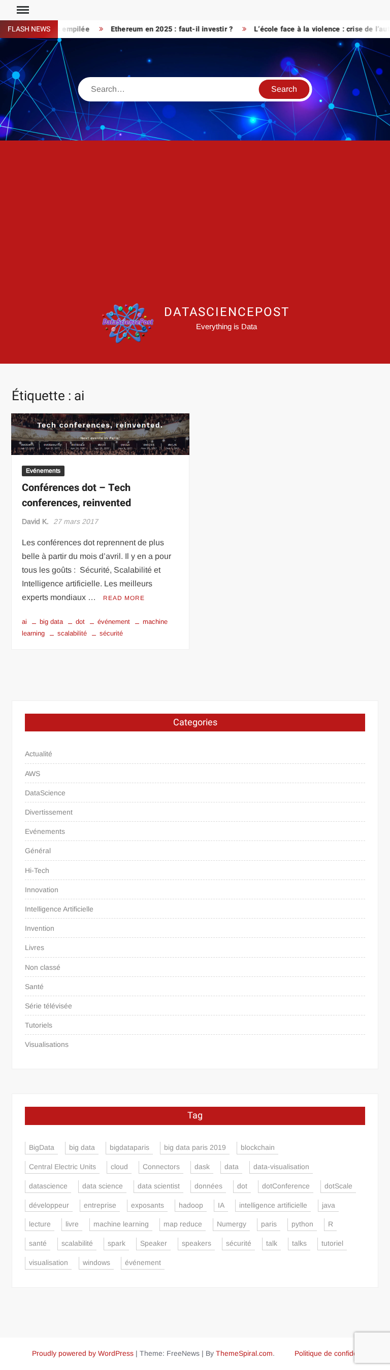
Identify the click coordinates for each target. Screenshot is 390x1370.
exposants (147, 1205)
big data (51, 621)
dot (80, 621)
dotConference (286, 1186)
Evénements (43, 470)
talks (299, 1243)
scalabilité (72, 633)
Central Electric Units (62, 1167)
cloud (119, 1167)
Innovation (41, 890)
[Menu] (22, 10)
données (208, 1186)
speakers (196, 1243)
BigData (41, 1147)
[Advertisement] (195, 222)
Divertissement (49, 812)
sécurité (111, 633)
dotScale (338, 1186)
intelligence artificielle (273, 1205)
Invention (39, 928)
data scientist (159, 1186)
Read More (124, 598)
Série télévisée (48, 1006)
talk (271, 1243)
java (328, 1205)
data (231, 1167)
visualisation (48, 1262)
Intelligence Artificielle (59, 909)
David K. (35, 521)
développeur (49, 1205)
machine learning (121, 1224)
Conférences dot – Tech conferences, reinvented (76, 495)
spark (116, 1243)
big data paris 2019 (195, 1147)
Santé (34, 986)
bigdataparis (129, 1147)
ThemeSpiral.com (244, 1353)
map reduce (183, 1224)
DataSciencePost (226, 312)
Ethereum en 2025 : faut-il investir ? (161, 29)
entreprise (100, 1205)
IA (221, 1205)
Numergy (231, 1224)
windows (96, 1262)
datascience (48, 1186)
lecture (40, 1224)
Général (38, 851)
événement (114, 621)
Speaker (153, 1243)
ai (24, 621)
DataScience (45, 793)
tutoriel (332, 1243)
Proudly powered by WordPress (83, 1353)
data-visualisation (281, 1167)
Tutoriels (38, 1025)
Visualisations (47, 1044)
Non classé (42, 967)
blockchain (258, 1147)
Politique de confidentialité (336, 1353)
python (302, 1224)
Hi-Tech (37, 870)
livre (72, 1224)
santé (38, 1243)
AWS (32, 773)
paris (269, 1224)
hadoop (191, 1205)
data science (102, 1186)
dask (202, 1167)
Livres (34, 947)
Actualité (38, 754)
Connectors (161, 1167)
